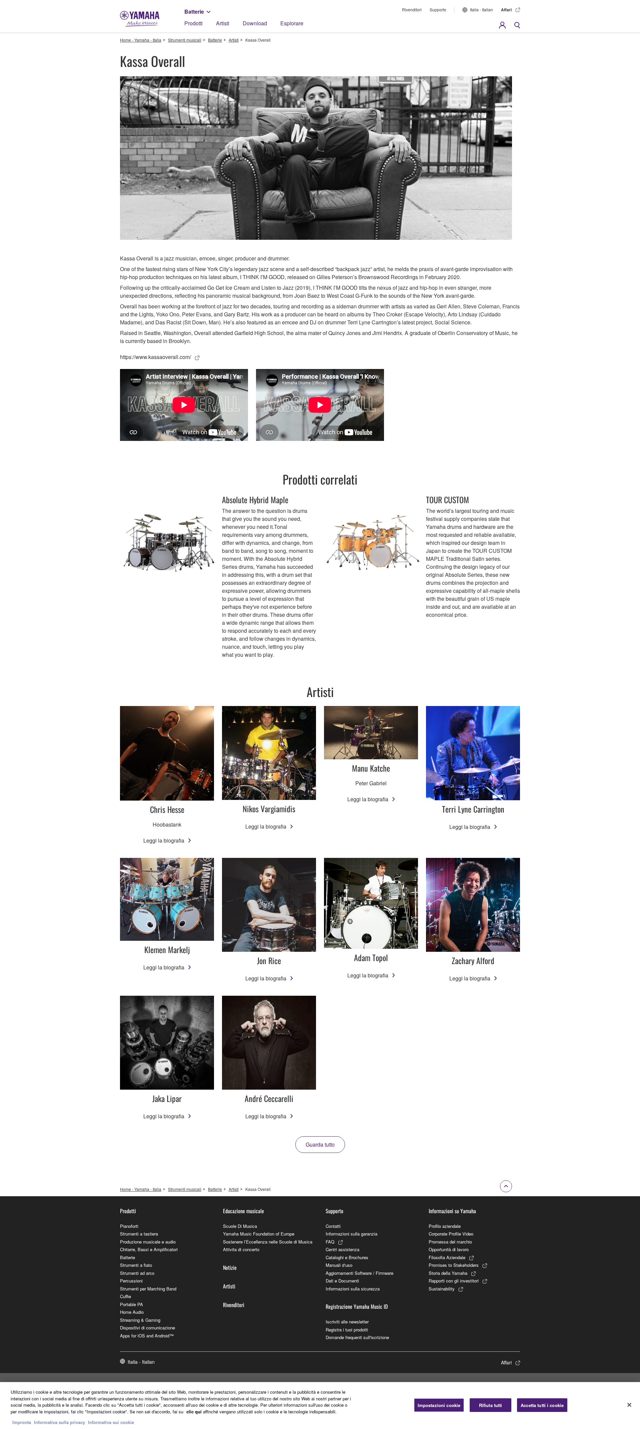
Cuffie (125, 1296)
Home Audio (132, 1312)
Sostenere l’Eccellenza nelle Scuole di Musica (267, 1242)
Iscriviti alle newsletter (347, 1321)
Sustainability (442, 1288)
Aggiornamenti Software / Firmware (359, 1273)
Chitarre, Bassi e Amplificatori (149, 1249)
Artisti (222, 23)
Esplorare (291, 23)
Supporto (438, 9)
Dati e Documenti (342, 1280)
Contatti (333, 1226)
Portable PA (131, 1304)
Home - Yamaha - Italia (140, 40)
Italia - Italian (481, 9)
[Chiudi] (629, 1404)
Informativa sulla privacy (59, 1422)
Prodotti (193, 23)
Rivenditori (412, 9)
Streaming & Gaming (140, 1320)
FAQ (330, 1242)
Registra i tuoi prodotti (347, 1329)
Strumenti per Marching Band (148, 1288)
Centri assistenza (342, 1249)
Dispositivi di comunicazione (147, 1327)
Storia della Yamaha (448, 1273)
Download (255, 23)
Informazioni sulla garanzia (351, 1234)
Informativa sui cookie (111, 1422)
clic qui (194, 1411)
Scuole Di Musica (240, 1226)
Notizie (230, 1267)
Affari (506, 10)
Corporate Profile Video (451, 1234)
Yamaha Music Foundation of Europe (258, 1234)
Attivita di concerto (241, 1249)
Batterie (194, 11)
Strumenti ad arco (137, 1273)
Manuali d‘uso (339, 1265)
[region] (320, 1405)
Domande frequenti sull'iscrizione (357, 1337)
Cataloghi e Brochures (347, 1257)
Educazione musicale (243, 1211)
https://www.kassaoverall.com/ (155, 357)
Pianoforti (129, 1226)
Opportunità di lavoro (449, 1249)
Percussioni (131, 1280)
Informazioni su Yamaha (452, 1211)
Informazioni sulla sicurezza (353, 1288)
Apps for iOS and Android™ (147, 1335)
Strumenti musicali (184, 40)
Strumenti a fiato (136, 1265)
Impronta (21, 1422)
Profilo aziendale (445, 1226)
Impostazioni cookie (439, 1405)
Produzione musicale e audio (148, 1242)
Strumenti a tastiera (139, 1234)
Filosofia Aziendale (447, 1257)
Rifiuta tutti (490, 1405)
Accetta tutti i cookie (542, 1405)
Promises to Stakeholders (454, 1265)
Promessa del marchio (450, 1242)
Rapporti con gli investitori (454, 1280)
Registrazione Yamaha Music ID (357, 1306)
